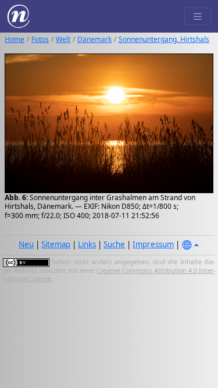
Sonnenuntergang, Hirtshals (164, 39)
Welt (63, 39)
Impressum (153, 244)
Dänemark (94, 39)
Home (14, 39)
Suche (114, 244)
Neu (26, 244)
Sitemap (55, 244)
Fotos (40, 39)
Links (87, 244)
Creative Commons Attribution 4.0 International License (109, 274)
